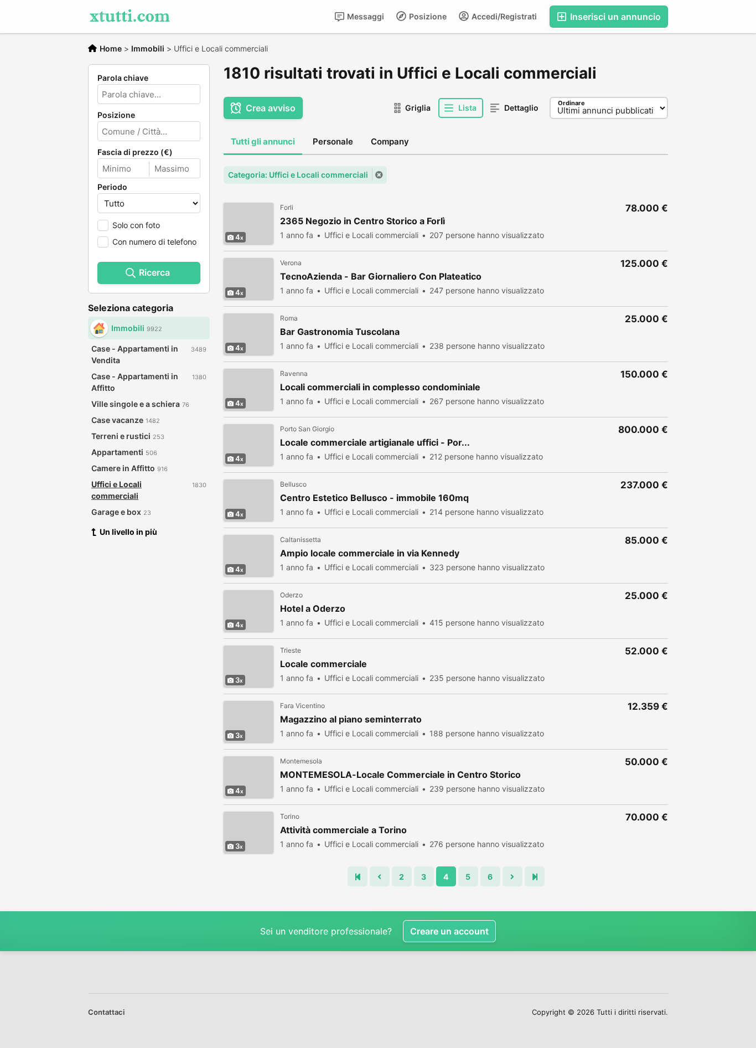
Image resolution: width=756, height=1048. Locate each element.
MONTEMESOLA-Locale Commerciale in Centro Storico (400, 775)
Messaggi (364, 16)
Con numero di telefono (154, 241)
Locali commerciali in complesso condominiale (380, 387)
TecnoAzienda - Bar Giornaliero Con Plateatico (380, 276)
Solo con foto (136, 225)
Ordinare (571, 103)
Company (390, 141)
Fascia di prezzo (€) (135, 152)
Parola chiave (122, 78)
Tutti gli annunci (263, 141)
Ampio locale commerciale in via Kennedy (369, 553)
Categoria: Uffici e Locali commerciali (298, 174)
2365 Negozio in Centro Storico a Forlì (362, 221)
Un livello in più (128, 531)
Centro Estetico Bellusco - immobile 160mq (374, 498)
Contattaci (106, 1012)
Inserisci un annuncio (614, 16)
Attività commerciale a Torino (343, 830)
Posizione (427, 16)
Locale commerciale (323, 664)
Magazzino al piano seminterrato (351, 719)
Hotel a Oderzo (312, 608)
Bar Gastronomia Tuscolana (340, 332)
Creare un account (449, 931)
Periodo (112, 187)
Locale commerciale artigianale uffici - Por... (375, 442)
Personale (333, 141)
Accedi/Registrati (503, 16)
